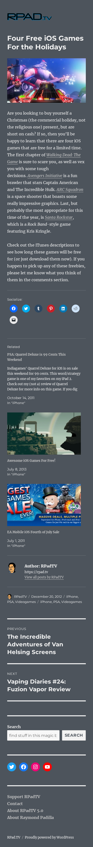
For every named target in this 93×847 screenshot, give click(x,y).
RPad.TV (13, 837)
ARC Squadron (70, 189)
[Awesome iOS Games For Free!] (44, 433)
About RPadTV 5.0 (25, 810)
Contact (15, 803)
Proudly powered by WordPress (49, 837)
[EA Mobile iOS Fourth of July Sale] (44, 505)
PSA (10, 602)
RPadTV (20, 596)
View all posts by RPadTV (44, 577)
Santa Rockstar (59, 217)
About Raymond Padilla (30, 817)
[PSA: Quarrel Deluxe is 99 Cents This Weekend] (44, 379)
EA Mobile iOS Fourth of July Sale (33, 532)
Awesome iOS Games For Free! (31, 461)
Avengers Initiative (45, 175)
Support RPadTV (23, 796)
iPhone (72, 596)
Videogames (25, 602)
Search (14, 726)
